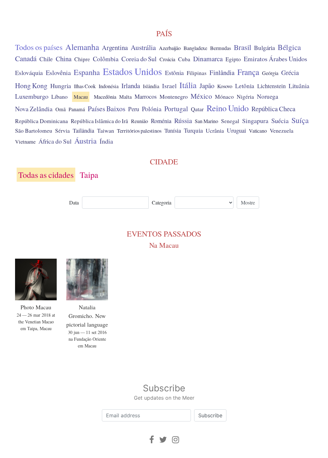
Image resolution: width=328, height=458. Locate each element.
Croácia (167, 59)
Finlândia (221, 72)
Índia (106, 141)
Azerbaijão (170, 48)
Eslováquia (29, 73)
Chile (46, 58)
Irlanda (130, 85)
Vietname (25, 141)
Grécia (290, 72)
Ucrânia (215, 130)
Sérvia (62, 130)
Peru (133, 109)
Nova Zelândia (34, 108)
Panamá (77, 109)
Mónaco (224, 96)
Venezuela (281, 130)
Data (74, 202)
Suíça (300, 120)
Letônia (244, 86)
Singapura (255, 120)
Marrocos (146, 96)
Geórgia (270, 73)
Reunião (139, 121)
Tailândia (83, 130)
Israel (169, 85)
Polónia (151, 108)
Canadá (26, 58)
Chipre (82, 59)
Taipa (89, 174)
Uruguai (236, 130)
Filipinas (197, 73)
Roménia (161, 121)
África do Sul (54, 141)
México (201, 96)
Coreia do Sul (139, 58)
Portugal (176, 108)
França (248, 71)
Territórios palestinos (139, 130)
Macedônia (105, 96)
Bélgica (289, 47)
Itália (188, 84)
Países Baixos (106, 108)
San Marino (206, 121)
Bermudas (220, 48)
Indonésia (109, 86)
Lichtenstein (271, 86)
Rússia (183, 120)
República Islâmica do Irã (99, 121)
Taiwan (105, 130)
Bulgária (264, 48)
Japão (207, 85)
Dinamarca (208, 58)
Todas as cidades (46, 174)
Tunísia (172, 130)
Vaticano (258, 130)
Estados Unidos (132, 71)
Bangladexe (195, 48)
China (63, 58)
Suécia (280, 120)
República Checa (273, 108)
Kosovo (224, 86)
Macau (81, 96)
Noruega (267, 96)
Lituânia (299, 85)
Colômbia (106, 58)
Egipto (233, 59)
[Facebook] (152, 440)
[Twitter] (163, 440)
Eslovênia (58, 72)
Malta (125, 96)
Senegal (230, 121)
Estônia (174, 72)
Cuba (184, 59)
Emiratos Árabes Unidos (275, 58)
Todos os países (38, 47)
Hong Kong (31, 85)
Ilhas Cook (85, 86)
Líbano (59, 96)
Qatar (197, 109)
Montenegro (174, 96)
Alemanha (82, 46)
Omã (60, 109)
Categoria (161, 202)
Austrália (143, 47)
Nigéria (245, 96)
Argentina (115, 47)
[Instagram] (175, 440)
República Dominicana (41, 121)
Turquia (193, 130)
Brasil (242, 47)
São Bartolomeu (33, 130)
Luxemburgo (31, 96)
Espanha (87, 72)
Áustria (85, 141)
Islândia (151, 86)
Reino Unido (228, 108)
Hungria (60, 85)
